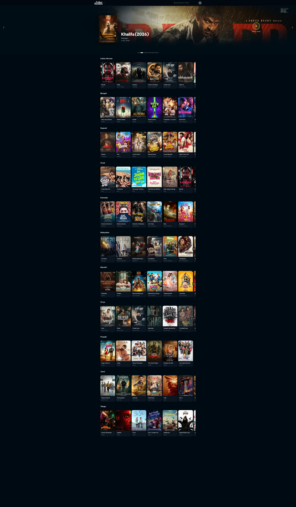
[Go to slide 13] (156, 52)
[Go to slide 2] (139, 52)
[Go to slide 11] (153, 52)
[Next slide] (292, 27)
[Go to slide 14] (157, 52)
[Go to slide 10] (152, 52)
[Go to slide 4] (143, 52)
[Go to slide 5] (145, 52)
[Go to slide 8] (149, 52)
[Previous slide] (4, 27)
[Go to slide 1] (138, 52)
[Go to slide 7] (148, 52)
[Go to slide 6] (146, 52)
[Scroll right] (193, 75)
